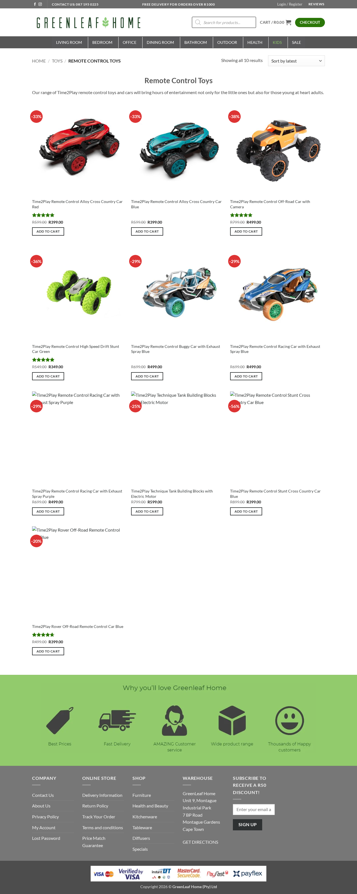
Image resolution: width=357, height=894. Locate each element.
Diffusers (141, 838)
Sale (296, 42)
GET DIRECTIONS (200, 842)
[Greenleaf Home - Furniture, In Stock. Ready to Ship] (88, 22)
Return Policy (95, 805)
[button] (289, 4)
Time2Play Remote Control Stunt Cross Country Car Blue (275, 494)
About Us (41, 805)
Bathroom (195, 42)
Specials (140, 849)
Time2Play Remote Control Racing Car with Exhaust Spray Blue (275, 349)
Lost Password (46, 838)
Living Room (69, 42)
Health (254, 42)
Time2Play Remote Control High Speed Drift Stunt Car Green (75, 349)
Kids (277, 42)
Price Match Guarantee (93, 841)
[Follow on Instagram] (40, 4)
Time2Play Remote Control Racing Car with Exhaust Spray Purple (77, 494)
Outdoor (227, 42)
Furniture (141, 795)
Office (129, 42)
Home (39, 60)
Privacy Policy (45, 816)
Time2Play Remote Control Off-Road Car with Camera (270, 204)
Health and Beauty (150, 805)
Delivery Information (102, 795)
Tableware (142, 827)
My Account (44, 827)
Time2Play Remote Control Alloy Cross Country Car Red (77, 204)
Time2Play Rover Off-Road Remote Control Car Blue (77, 626)
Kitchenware (144, 816)
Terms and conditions (102, 827)
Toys (57, 60)
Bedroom (102, 42)
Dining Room (160, 42)
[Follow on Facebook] (35, 4)
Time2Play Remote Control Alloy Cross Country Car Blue (176, 204)
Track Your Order (98, 816)
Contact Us (43, 795)
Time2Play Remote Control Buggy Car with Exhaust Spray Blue (175, 349)
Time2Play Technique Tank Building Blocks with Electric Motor (172, 494)
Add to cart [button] (48, 231)
